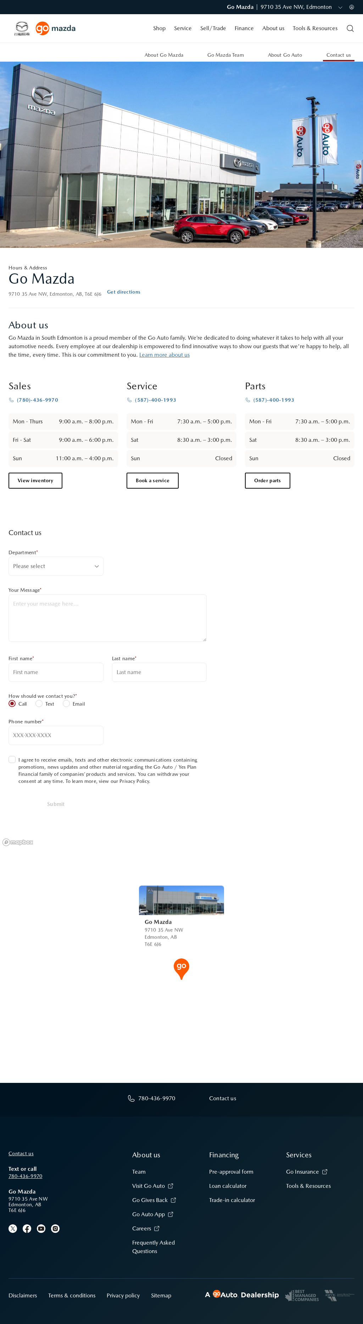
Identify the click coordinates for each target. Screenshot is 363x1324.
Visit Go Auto (148, 1186)
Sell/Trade (213, 28)
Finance (244, 28)
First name (21, 658)
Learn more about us (164, 354)
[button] (181, 968)
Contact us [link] (338, 55)
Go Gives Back (150, 1200)
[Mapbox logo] (17, 842)
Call (22, 704)
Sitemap (161, 1295)
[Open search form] (350, 28)
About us (273, 28)
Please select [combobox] (29, 566)
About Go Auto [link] (285, 55)
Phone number (26, 721)
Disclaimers (23, 1295)
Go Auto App (148, 1214)
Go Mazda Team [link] (225, 55)
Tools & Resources (315, 28)
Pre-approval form (231, 1171)
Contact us (21, 1153)
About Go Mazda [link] (164, 55)
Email (79, 704)
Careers (141, 1228)
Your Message (25, 590)
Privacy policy (123, 1295)
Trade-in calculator (232, 1200)
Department (23, 552)
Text (50, 704)
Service (183, 28)
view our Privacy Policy (124, 781)
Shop (159, 28)
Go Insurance (302, 1171)
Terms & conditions (71, 1295)
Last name (124, 658)
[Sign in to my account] (351, 7)
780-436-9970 (25, 1176)
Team (139, 1171)
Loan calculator (227, 1186)
